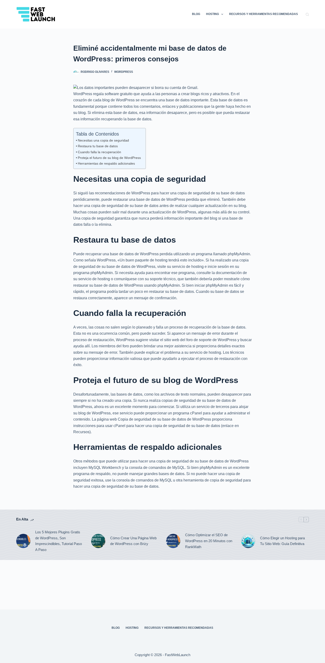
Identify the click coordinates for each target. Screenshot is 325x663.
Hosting (212, 14)
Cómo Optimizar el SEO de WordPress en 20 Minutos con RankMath (208, 541)
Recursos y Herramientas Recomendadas (263, 14)
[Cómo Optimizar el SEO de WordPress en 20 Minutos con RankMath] (173, 541)
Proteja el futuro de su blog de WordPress (109, 158)
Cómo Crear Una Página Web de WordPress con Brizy (133, 541)
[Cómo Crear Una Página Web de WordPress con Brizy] (98, 541)
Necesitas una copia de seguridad (103, 140)
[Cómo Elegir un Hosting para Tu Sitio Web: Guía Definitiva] (248, 541)
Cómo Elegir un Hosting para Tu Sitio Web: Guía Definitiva (282, 541)
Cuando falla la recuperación (99, 152)
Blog (196, 14)
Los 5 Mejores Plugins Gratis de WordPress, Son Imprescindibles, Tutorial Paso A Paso (58, 541)
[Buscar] (307, 14)
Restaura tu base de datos (98, 146)
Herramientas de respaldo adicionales (106, 163)
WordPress (123, 72)
